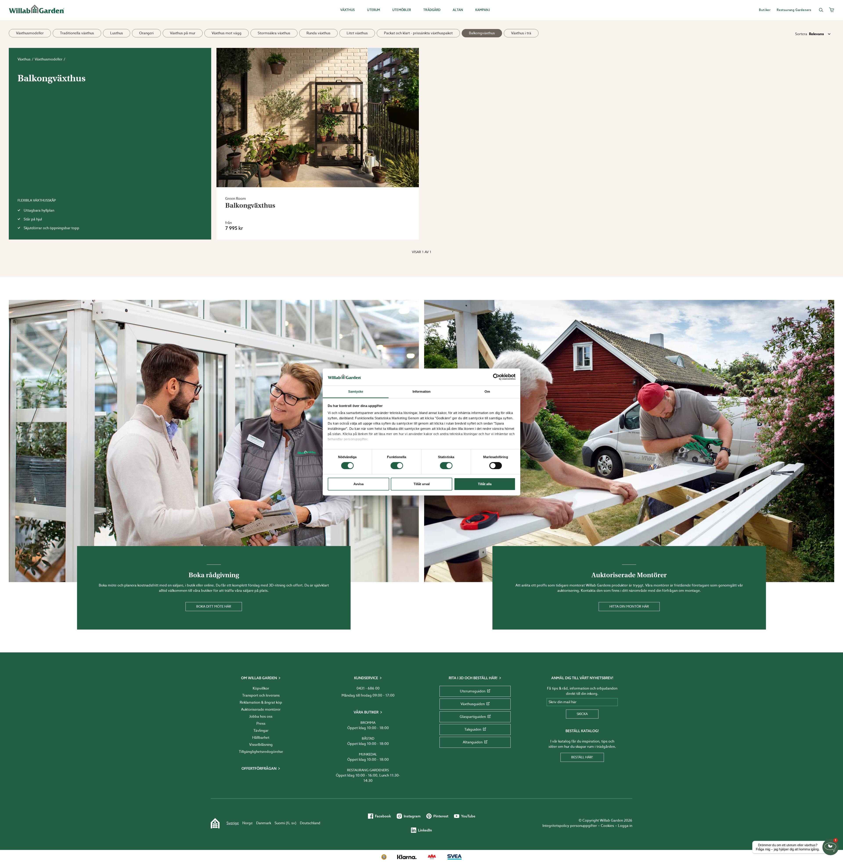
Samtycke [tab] (355, 391)
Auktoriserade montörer (261, 709)
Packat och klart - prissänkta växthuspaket (418, 33)
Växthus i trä (521, 33)
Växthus (24, 59)
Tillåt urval (422, 484)
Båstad (368, 738)
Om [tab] (487, 391)
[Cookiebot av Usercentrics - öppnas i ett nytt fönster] (496, 377)
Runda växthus (318, 33)
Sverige (233, 823)
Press (260, 723)
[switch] (397, 465)
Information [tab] (421, 391)
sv (293, 823)
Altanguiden (473, 742)
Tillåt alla (485, 484)
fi (288, 823)
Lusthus (116, 33)
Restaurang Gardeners (368, 770)
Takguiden (472, 729)
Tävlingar (260, 730)
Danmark (263, 823)
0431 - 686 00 (368, 688)
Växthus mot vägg (226, 33)
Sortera (801, 34)
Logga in (625, 825)
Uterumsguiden (472, 691)
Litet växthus (357, 33)
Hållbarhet (260, 737)
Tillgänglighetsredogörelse (261, 751)
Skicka (582, 714)
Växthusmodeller (30, 33)
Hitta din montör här (629, 606)
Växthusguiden (473, 704)
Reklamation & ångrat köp (261, 702)
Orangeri (146, 33)
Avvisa (358, 484)
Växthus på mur (182, 33)
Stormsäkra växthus (274, 33)
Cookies (607, 825)
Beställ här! (582, 757)
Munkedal (368, 754)
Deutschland (310, 823)
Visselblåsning (261, 744)
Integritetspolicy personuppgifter (569, 825)
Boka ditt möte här (213, 606)
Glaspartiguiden (473, 716)
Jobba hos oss (260, 716)
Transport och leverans (261, 695)
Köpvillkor (261, 688)
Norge (247, 823)
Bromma (367, 722)
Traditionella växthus (77, 33)
